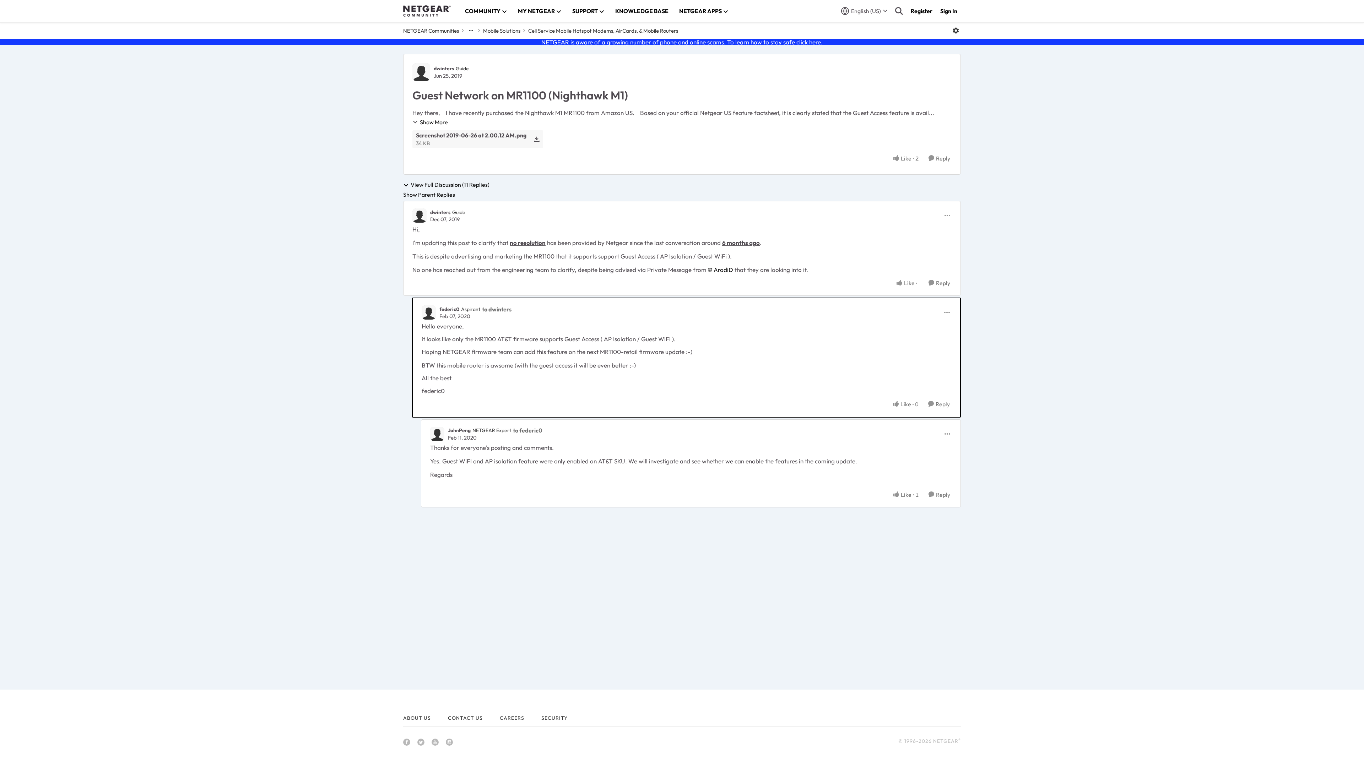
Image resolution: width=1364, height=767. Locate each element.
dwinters (444, 68)
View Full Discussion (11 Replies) (450, 185)
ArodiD (723, 269)
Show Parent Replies (429, 194)
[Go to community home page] (427, 11)
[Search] (899, 11)
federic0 (449, 309)
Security (554, 718)
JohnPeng (459, 430)
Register (921, 11)
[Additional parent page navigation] (471, 31)
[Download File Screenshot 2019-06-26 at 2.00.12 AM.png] (536, 139)
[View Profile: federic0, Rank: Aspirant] (429, 312)
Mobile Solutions (501, 30)
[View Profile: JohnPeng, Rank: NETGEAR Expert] (437, 434)
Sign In (948, 11)
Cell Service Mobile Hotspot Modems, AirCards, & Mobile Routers (603, 30)
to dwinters (497, 309)
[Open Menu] (956, 31)
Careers (512, 718)
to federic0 (527, 430)
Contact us (465, 718)
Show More (434, 122)
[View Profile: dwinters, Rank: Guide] (421, 72)
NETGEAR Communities (431, 30)
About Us (417, 718)
